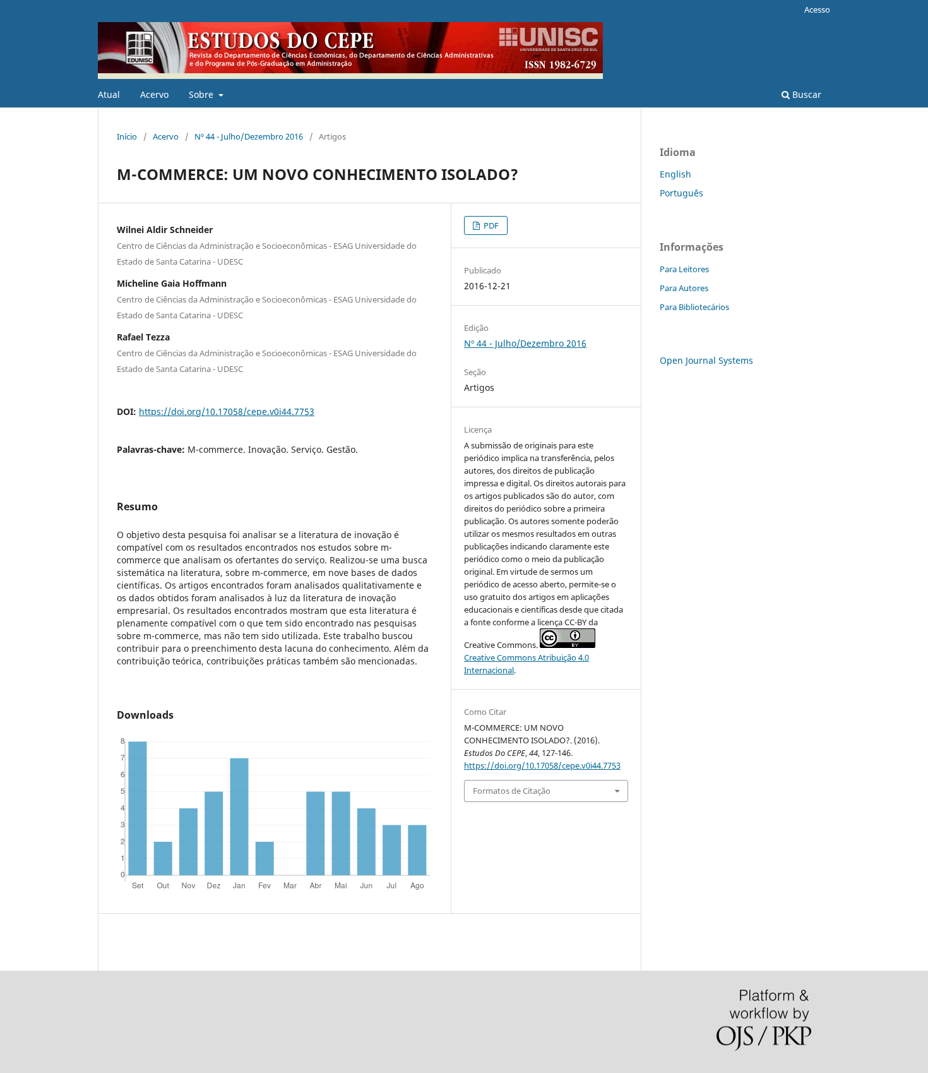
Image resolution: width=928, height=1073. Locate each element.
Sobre (202, 94)
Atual (109, 94)
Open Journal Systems (706, 360)
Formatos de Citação (511, 790)
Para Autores (684, 288)
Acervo (154, 94)
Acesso (817, 9)
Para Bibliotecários (694, 307)
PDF (490, 225)
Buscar (805, 94)
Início (127, 136)
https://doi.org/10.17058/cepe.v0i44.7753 (226, 411)
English (675, 174)
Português (681, 193)
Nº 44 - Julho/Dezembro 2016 (248, 136)
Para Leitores (684, 269)
